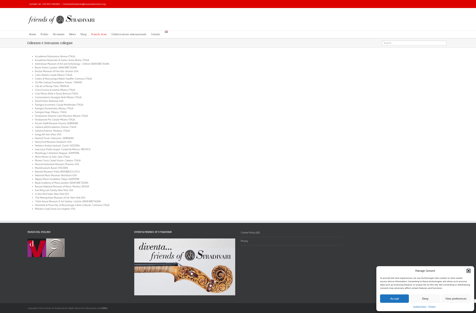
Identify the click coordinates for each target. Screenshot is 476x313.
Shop (84, 34)
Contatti (155, 34)
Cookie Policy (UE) (250, 232)
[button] (468, 271)
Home (32, 34)
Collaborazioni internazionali (128, 34)
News (72, 34)
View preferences (456, 298)
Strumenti (59, 34)
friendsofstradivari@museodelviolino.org (84, 4)
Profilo (44, 34)
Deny (425, 298)
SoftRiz (103, 308)
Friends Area (99, 34)
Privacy (432, 306)
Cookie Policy (420, 306)
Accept (394, 298)
